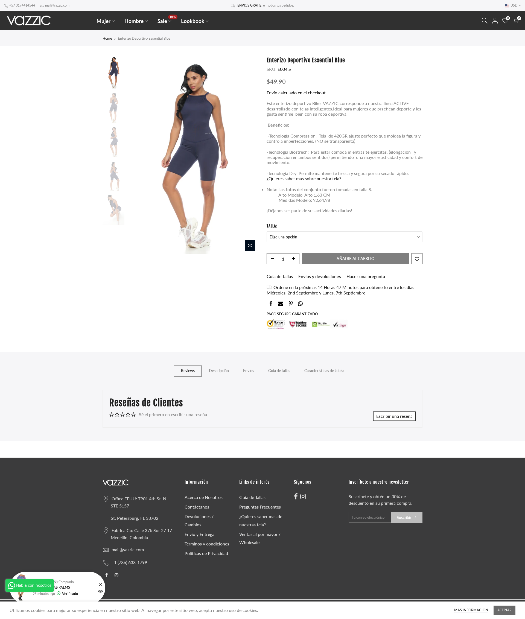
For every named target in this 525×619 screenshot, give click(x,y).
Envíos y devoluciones (319, 276)
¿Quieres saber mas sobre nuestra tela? (304, 178)
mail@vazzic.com (57, 5)
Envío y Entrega (199, 534)
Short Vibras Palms (51, 587)
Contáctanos (197, 506)
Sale (167, 20)
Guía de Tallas (252, 497)
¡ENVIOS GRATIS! (249, 5)
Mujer (103, 21)
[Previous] (137, 155)
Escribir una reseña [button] (394, 416)
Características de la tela (324, 370)
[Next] (249, 155)
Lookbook (192, 21)
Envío (272, 92)
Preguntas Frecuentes (260, 506)
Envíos (248, 370)
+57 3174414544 (22, 5)
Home (107, 38)
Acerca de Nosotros (204, 497)
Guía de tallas (280, 276)
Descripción (219, 370)
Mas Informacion (471, 610)
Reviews (188, 370)
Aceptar (504, 610)
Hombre (134, 21)
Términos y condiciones (207, 543)
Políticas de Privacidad (206, 553)
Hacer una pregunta (365, 276)
